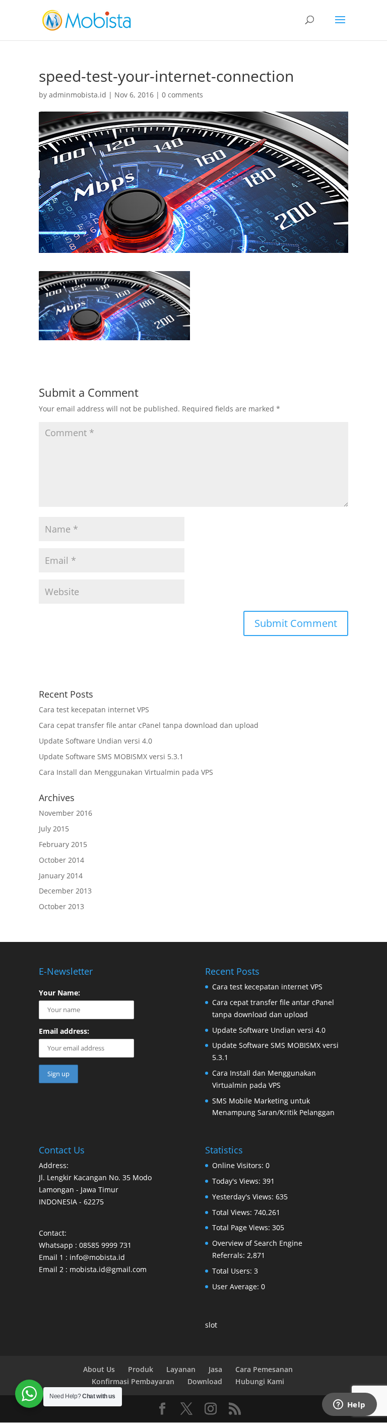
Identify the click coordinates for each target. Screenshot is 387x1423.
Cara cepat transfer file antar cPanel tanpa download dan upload (149, 725)
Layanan (181, 1369)
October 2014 (61, 860)
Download (204, 1381)
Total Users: (233, 1271)
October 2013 (61, 906)
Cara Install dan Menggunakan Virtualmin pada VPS (126, 772)
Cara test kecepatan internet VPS (94, 709)
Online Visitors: (239, 1165)
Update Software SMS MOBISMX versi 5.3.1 (111, 756)
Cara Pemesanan (264, 1369)
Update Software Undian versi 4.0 (95, 741)
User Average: (236, 1286)
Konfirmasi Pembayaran (133, 1381)
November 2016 (65, 813)
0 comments (182, 94)
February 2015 (63, 844)
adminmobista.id (77, 94)
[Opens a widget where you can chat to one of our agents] (349, 1405)
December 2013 (65, 890)
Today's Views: (237, 1181)
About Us (99, 1369)
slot (211, 1325)
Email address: (64, 1031)
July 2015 (54, 828)
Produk (140, 1369)
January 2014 (61, 875)
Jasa (215, 1369)
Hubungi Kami (259, 1381)
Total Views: (233, 1212)
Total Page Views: (242, 1227)
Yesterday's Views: (244, 1196)
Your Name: (59, 992)
